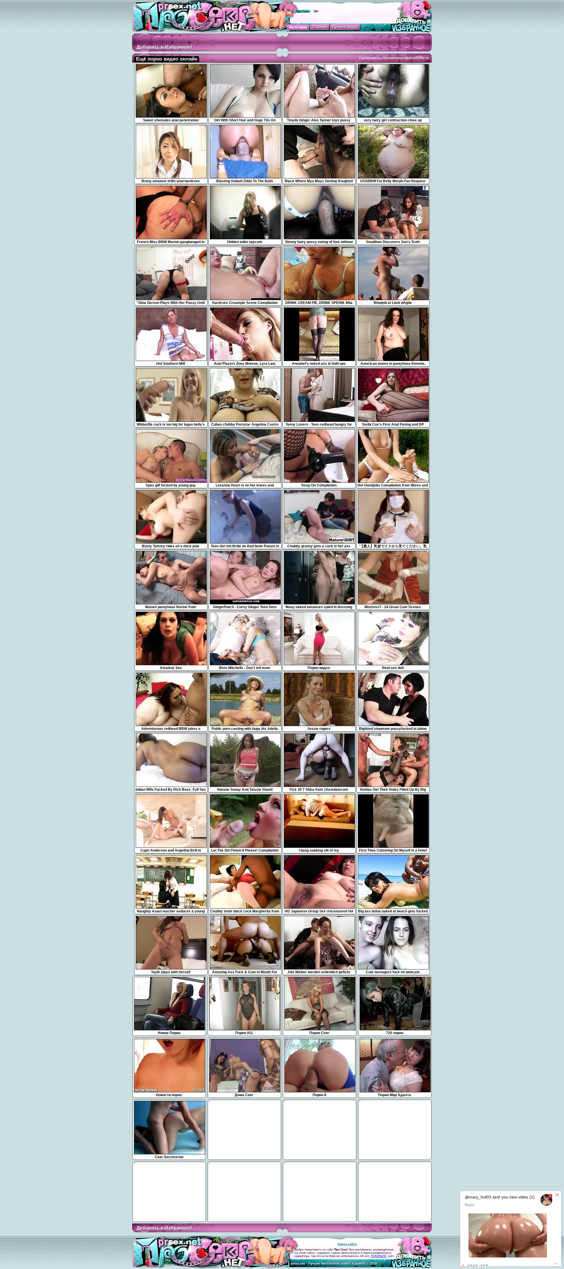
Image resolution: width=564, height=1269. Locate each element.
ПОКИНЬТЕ (379, 1256)
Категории (298, 27)
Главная (319, 27)
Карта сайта (347, 1244)
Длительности (417, 58)
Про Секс (302, 11)
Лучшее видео (345, 27)
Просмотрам (393, 58)
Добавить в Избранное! (164, 47)
